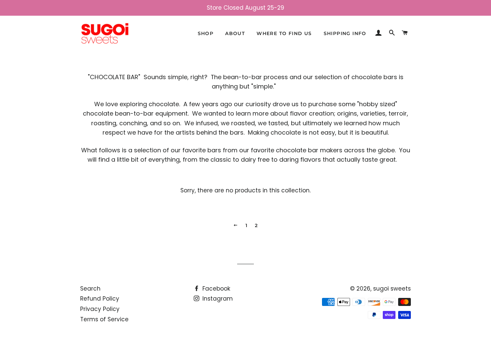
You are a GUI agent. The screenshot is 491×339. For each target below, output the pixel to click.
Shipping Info (345, 33)
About (235, 33)
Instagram (217, 299)
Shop (206, 33)
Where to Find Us (284, 33)
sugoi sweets (392, 289)
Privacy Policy (100, 309)
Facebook (215, 289)
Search (90, 289)
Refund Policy (99, 299)
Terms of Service (104, 319)
